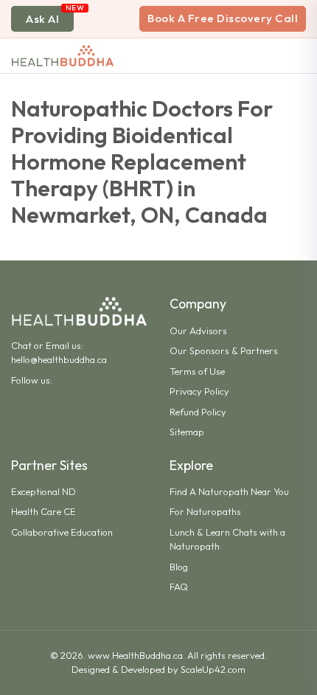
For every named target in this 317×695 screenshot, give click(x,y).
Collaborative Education (62, 532)
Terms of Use (197, 371)
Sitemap (187, 432)
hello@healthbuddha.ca (59, 359)
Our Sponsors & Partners (224, 350)
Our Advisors (198, 330)
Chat (21, 345)
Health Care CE (43, 511)
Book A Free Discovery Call (222, 18)
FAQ (179, 586)
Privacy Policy (199, 391)
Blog (179, 567)
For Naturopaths (205, 511)
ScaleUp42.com (213, 669)
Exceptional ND (43, 491)
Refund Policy (198, 412)
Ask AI (42, 19)
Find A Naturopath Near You (229, 491)
